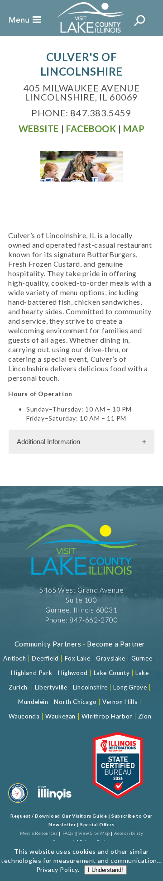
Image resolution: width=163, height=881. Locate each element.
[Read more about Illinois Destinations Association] (118, 804)
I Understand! (105, 870)
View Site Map (94, 833)
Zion (144, 716)
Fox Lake (78, 658)
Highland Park (31, 672)
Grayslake (110, 658)
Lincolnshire (90, 687)
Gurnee (142, 658)
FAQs (68, 833)
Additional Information (48, 441)
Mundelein (33, 701)
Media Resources (39, 833)
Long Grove (130, 687)
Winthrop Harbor (107, 716)
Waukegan (60, 716)
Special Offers (97, 824)
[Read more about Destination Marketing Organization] (18, 804)
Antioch (14, 658)
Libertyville (51, 687)
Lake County (110, 672)
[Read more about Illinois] (55, 804)
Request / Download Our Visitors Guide (58, 816)
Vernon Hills (119, 701)
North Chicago (75, 701)
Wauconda (24, 716)
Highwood (73, 672)
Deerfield (45, 658)
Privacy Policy (57, 869)
